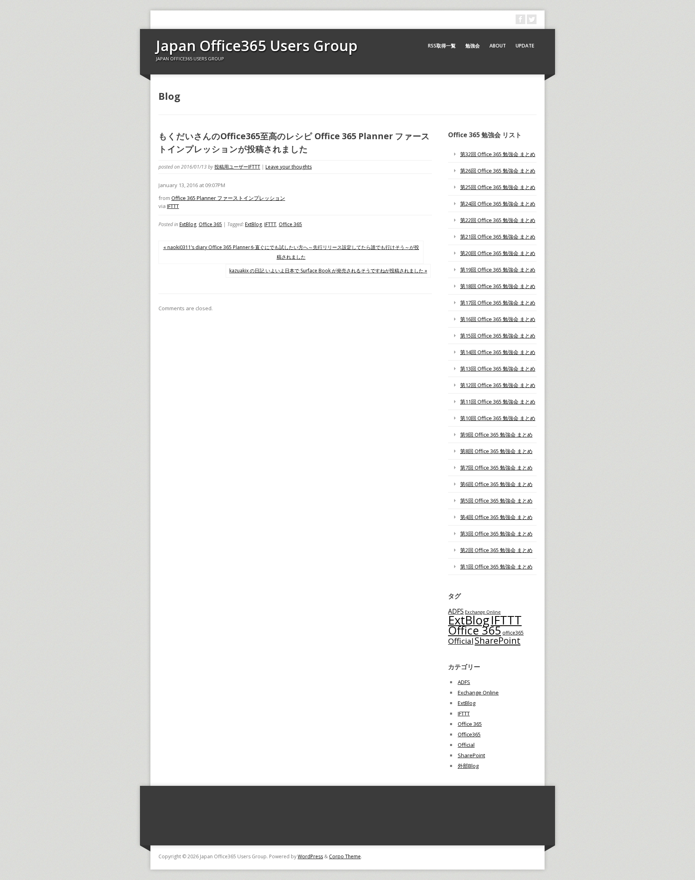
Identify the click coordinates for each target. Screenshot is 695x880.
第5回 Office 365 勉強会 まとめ (496, 500)
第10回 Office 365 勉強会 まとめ (497, 418)
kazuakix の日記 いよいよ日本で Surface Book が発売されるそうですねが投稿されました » (328, 270)
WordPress (310, 856)
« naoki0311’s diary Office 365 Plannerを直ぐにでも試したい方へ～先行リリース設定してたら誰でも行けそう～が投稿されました (291, 252)
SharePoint (497, 640)
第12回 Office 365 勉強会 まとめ (497, 385)
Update (525, 45)
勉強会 (472, 45)
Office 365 (210, 224)
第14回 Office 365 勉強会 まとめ (497, 352)
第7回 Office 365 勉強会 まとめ (496, 467)
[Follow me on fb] (520, 19)
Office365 (469, 734)
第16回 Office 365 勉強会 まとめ (497, 319)
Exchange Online (478, 692)
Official (460, 641)
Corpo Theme (345, 856)
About (497, 45)
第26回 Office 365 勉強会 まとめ (497, 170)
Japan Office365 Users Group (257, 46)
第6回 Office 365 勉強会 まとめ (496, 484)
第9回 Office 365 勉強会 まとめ (496, 434)
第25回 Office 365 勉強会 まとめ (497, 187)
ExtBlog (187, 224)
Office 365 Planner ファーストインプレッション (228, 198)
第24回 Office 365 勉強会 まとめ (497, 203)
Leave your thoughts (288, 166)
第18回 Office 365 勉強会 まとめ (497, 286)
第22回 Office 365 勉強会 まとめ (497, 220)
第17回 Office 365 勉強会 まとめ (497, 302)
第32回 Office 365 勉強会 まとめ (497, 154)
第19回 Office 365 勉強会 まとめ (497, 269)
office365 (513, 632)
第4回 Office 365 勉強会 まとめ (496, 517)
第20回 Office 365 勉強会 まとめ (497, 253)
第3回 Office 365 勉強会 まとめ (496, 533)
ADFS (456, 611)
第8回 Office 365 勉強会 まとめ (496, 451)
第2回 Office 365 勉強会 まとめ (496, 550)
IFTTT (173, 206)
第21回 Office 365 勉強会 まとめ (497, 236)
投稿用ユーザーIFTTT (237, 166)
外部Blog (468, 765)
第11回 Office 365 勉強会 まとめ (497, 401)
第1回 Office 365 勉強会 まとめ (496, 566)
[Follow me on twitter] (532, 19)
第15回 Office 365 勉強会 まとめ (497, 335)
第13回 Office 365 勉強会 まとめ (497, 368)
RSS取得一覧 (442, 45)
